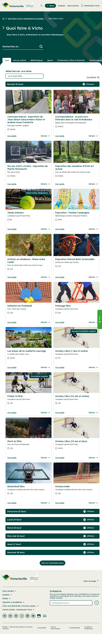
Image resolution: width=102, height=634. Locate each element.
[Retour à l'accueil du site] (4, 19)
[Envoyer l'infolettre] (97, 602)
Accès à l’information (55, 628)
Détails (44, 136)
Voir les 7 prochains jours (52, 563)
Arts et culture (19, 60)
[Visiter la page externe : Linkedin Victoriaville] (27, 616)
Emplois (5, 595)
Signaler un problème (12, 602)
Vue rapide (11, 136)
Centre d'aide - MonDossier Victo (17, 610)
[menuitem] (18, 5)
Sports (50, 60)
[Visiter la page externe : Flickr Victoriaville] (39, 616)
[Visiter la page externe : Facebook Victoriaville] (4, 616)
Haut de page (90, 581)
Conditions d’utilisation (88, 628)
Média (5, 598)
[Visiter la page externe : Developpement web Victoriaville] (45, 616)
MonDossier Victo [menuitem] (92, 6)
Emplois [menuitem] (61, 6)
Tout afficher (91, 77)
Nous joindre (8, 591)
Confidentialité (74, 628)
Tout (7, 60)
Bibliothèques (37, 60)
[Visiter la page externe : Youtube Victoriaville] (33, 616)
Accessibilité (41, 628)
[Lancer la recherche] (41, 46)
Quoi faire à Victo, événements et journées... (26, 19)
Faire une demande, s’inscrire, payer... (19, 606)
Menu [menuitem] (51, 6)
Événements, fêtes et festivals (71, 60)
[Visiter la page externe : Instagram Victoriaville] (22, 616)
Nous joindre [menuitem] (73, 6)
